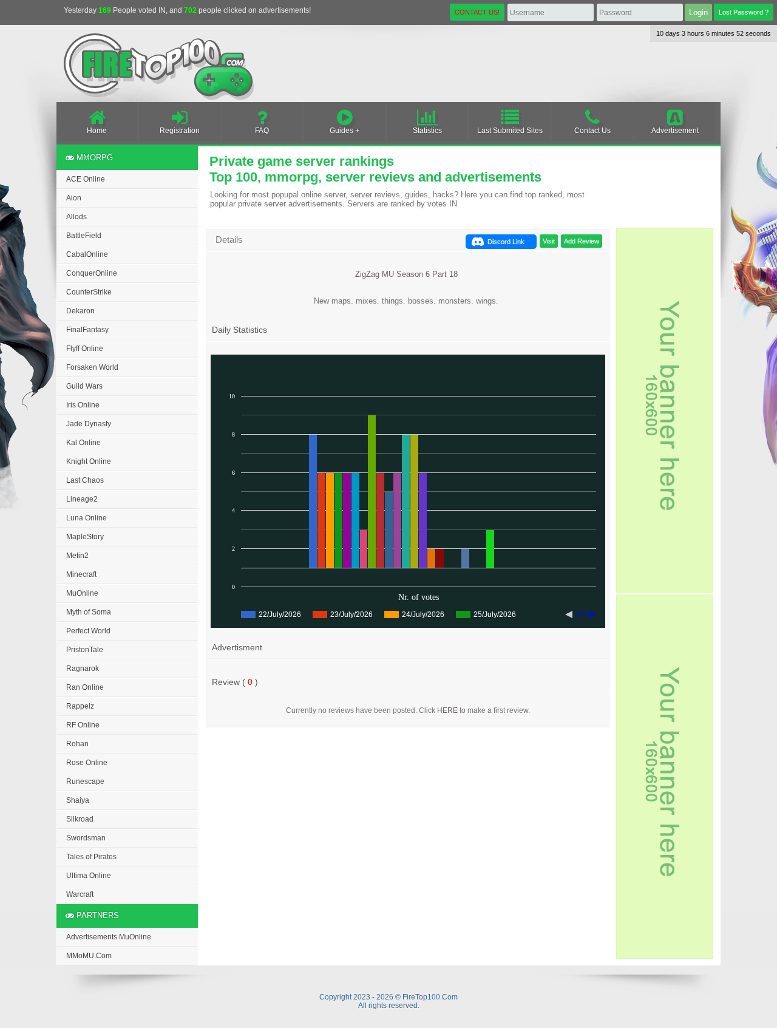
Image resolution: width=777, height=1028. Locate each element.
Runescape (85, 781)
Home (97, 130)
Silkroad (79, 819)
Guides (341, 130)
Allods (76, 217)
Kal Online (83, 442)
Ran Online (85, 687)
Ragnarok (82, 668)
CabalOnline (87, 254)
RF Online (83, 725)
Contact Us (592, 130)
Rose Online (86, 762)
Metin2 (77, 555)
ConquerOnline (91, 273)
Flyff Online (84, 348)
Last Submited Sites (510, 130)
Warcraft (79, 894)
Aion (73, 198)
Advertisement (675, 130)
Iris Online (83, 405)
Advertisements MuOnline (108, 937)
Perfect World (88, 631)
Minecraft (81, 574)
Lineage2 (82, 499)
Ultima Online (88, 875)
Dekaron (80, 311)
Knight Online (88, 461)
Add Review (581, 241)
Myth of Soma (88, 612)
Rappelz (80, 706)
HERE (447, 710)
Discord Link (505, 241)
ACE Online (85, 179)
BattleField (83, 235)
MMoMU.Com (89, 955)
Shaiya (77, 800)
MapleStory (85, 537)
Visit (549, 241)
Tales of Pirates (91, 857)
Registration (180, 130)
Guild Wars (84, 386)
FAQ (262, 130)
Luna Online (86, 518)
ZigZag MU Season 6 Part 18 (406, 274)
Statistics (427, 130)
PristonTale (84, 649)
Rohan (77, 744)
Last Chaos (85, 480)
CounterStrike (89, 292)
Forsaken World (92, 367)
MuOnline (82, 593)
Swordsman (86, 838)
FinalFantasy (87, 329)
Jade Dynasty (88, 424)
